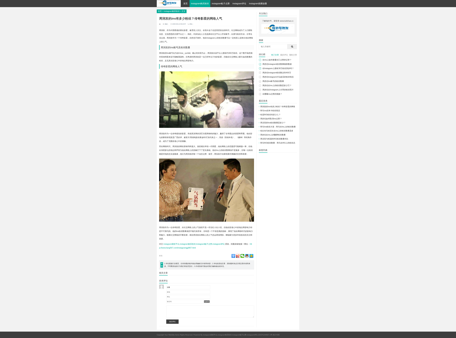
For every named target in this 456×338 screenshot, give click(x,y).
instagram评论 (239, 3)
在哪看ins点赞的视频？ (272, 94)
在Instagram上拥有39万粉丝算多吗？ (278, 68)
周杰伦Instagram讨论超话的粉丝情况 (278, 77)
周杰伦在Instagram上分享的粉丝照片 (278, 90)
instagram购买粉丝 (200, 3)
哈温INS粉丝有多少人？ (270, 115)
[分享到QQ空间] (251, 256)
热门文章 (275, 55)
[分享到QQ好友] (247, 256)
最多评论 (284, 55)
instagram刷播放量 (258, 3)
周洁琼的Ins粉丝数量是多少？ (273, 123)
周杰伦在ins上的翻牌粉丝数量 (273, 135)
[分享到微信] (242, 256)
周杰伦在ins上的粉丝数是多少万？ (277, 85)
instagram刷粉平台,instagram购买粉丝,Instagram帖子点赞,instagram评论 (194, 244)
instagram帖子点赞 (221, 3)
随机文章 (293, 55)
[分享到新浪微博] (238, 256)
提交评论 (172, 321)
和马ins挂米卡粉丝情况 (270, 111)
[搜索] (292, 46)
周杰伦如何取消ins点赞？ (271, 119)
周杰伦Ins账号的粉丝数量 (273, 81)
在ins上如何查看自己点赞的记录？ (277, 60)
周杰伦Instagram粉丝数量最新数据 (277, 64)
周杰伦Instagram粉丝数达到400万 (276, 73)
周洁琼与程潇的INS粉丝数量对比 (274, 139)
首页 (185, 3)
